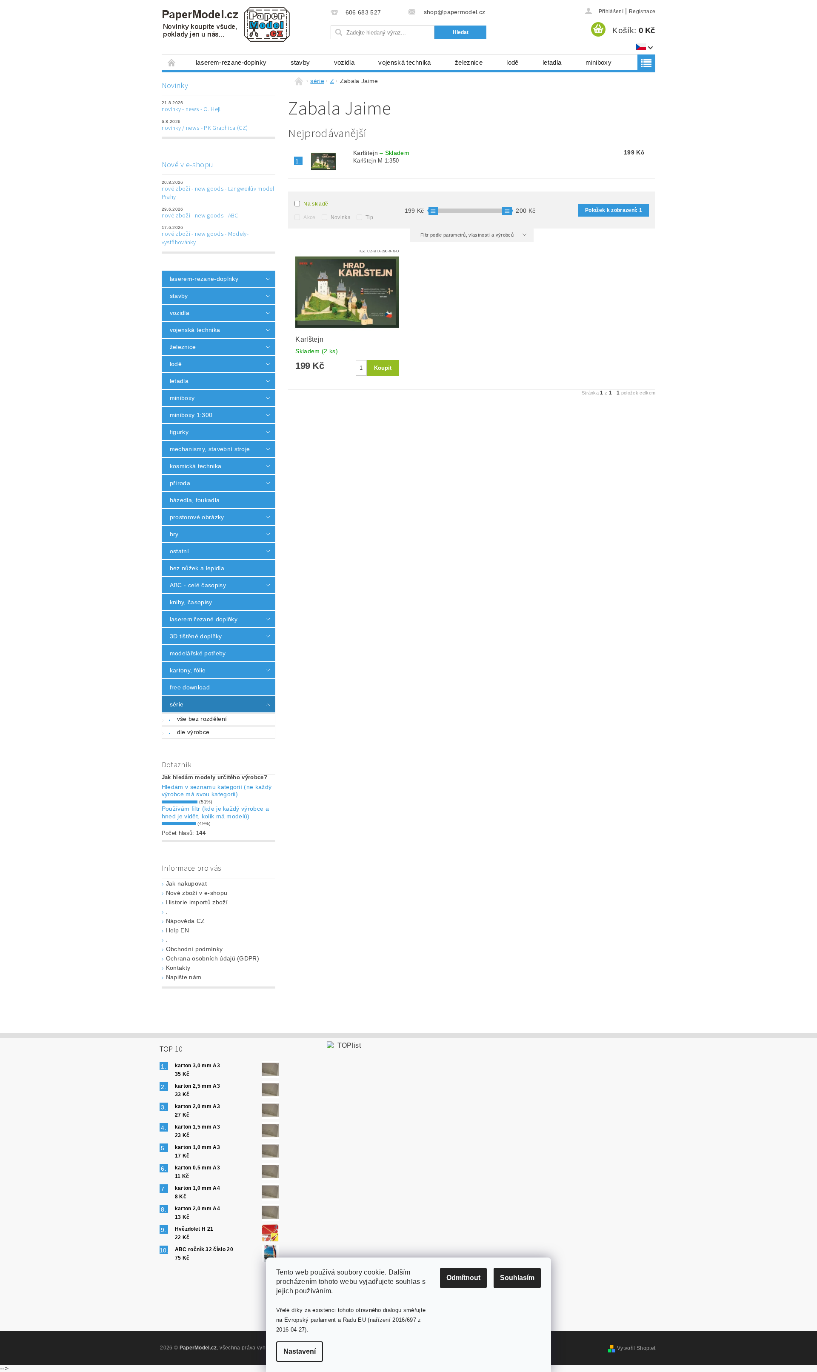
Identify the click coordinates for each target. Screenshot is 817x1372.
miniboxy (599, 62)
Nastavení (299, 1351)
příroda (180, 483)
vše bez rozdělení (202, 718)
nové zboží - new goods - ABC (200, 216)
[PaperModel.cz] (226, 24)
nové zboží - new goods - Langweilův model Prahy (218, 193)
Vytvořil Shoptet (636, 1348)
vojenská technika (404, 62)
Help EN (177, 930)
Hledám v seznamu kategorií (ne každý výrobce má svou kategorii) (217, 790)
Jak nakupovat (186, 883)
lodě (512, 62)
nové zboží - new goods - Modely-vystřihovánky (205, 238)
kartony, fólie (188, 670)
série (177, 704)
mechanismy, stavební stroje (210, 449)
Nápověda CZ (185, 921)
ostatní (179, 551)
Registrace (642, 11)
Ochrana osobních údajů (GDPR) (212, 958)
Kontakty (178, 967)
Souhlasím (517, 1277)
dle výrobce (193, 732)
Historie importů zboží (197, 902)
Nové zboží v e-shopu (196, 892)
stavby (300, 62)
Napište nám (184, 977)
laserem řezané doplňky (203, 619)
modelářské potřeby (198, 653)
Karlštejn (381, 152)
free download (190, 687)
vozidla (344, 62)
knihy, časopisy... (193, 602)
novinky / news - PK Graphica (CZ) (205, 128)
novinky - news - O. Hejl (191, 109)
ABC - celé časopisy (198, 585)
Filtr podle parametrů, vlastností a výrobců (467, 234)
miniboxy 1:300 (191, 415)
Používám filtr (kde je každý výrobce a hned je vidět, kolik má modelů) (215, 812)
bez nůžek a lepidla (197, 568)
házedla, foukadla (195, 500)
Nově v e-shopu (187, 165)
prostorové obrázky (197, 517)
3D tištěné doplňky (196, 636)
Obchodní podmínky (194, 949)
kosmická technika (195, 466)
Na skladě (315, 204)
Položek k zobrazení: (613, 210)
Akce (309, 217)
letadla (552, 62)
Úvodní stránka (172, 62)
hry (174, 534)
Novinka (341, 217)
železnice (469, 62)
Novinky (175, 85)
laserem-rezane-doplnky (231, 62)
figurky (179, 432)
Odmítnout (463, 1277)
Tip (369, 217)
